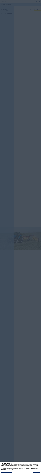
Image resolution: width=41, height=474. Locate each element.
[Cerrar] (39, 463)
